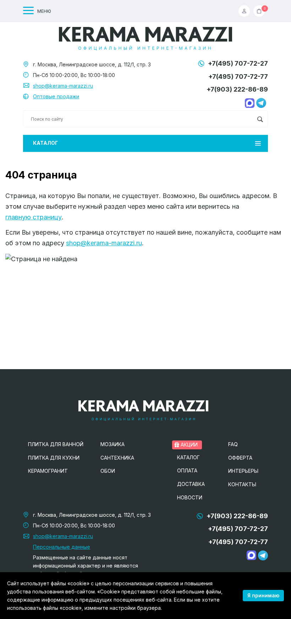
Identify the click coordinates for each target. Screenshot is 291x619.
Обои (107, 471)
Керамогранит (48, 471)
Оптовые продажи (56, 96)
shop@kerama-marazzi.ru (63, 86)
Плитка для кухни (53, 458)
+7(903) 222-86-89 (237, 89)
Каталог (45, 143)
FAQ (233, 444)
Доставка (191, 484)
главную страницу (33, 217)
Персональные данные (61, 547)
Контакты (242, 484)
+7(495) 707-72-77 (238, 76)
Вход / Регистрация (245, 11)
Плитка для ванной (55, 444)
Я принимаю (263, 595)
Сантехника (117, 458)
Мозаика (112, 444)
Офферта (240, 458)
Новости (189, 497)
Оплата (187, 470)
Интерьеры (243, 471)
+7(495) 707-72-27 (238, 63)
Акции (188, 445)
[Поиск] (260, 118)
